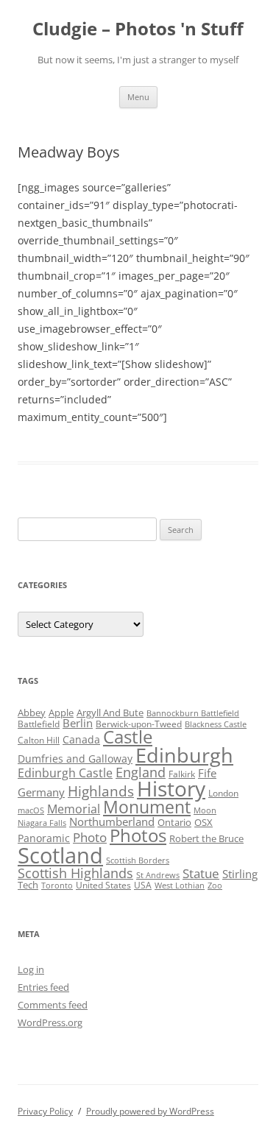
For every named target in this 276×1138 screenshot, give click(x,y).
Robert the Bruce (206, 838)
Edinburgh (184, 754)
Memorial (73, 809)
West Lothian (180, 885)
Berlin (78, 722)
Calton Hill (39, 740)
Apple (61, 712)
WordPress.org (50, 1022)
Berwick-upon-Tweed (139, 724)
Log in (31, 969)
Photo (90, 837)
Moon (205, 810)
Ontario (174, 822)
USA (143, 885)
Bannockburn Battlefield (192, 713)
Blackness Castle (216, 724)
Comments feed (53, 1004)
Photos (138, 835)
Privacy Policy (45, 1111)
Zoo (215, 885)
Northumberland (112, 821)
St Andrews (158, 875)
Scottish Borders (137, 860)
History (171, 788)
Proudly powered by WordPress (150, 1111)
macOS (31, 810)
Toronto (57, 885)
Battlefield (39, 724)
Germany (41, 792)
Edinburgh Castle (65, 773)
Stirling (240, 873)
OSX (203, 822)
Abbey (32, 712)
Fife (207, 773)
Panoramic (44, 838)
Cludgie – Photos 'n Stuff (138, 29)
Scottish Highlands (75, 872)
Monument (147, 807)
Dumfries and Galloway (75, 759)
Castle (127, 737)
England (141, 772)
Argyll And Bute (110, 712)
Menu (138, 96)
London (223, 793)
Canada (81, 739)
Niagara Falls (42, 823)
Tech (28, 884)
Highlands (101, 791)
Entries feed (43, 987)
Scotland (60, 855)
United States (103, 885)
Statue (201, 873)
